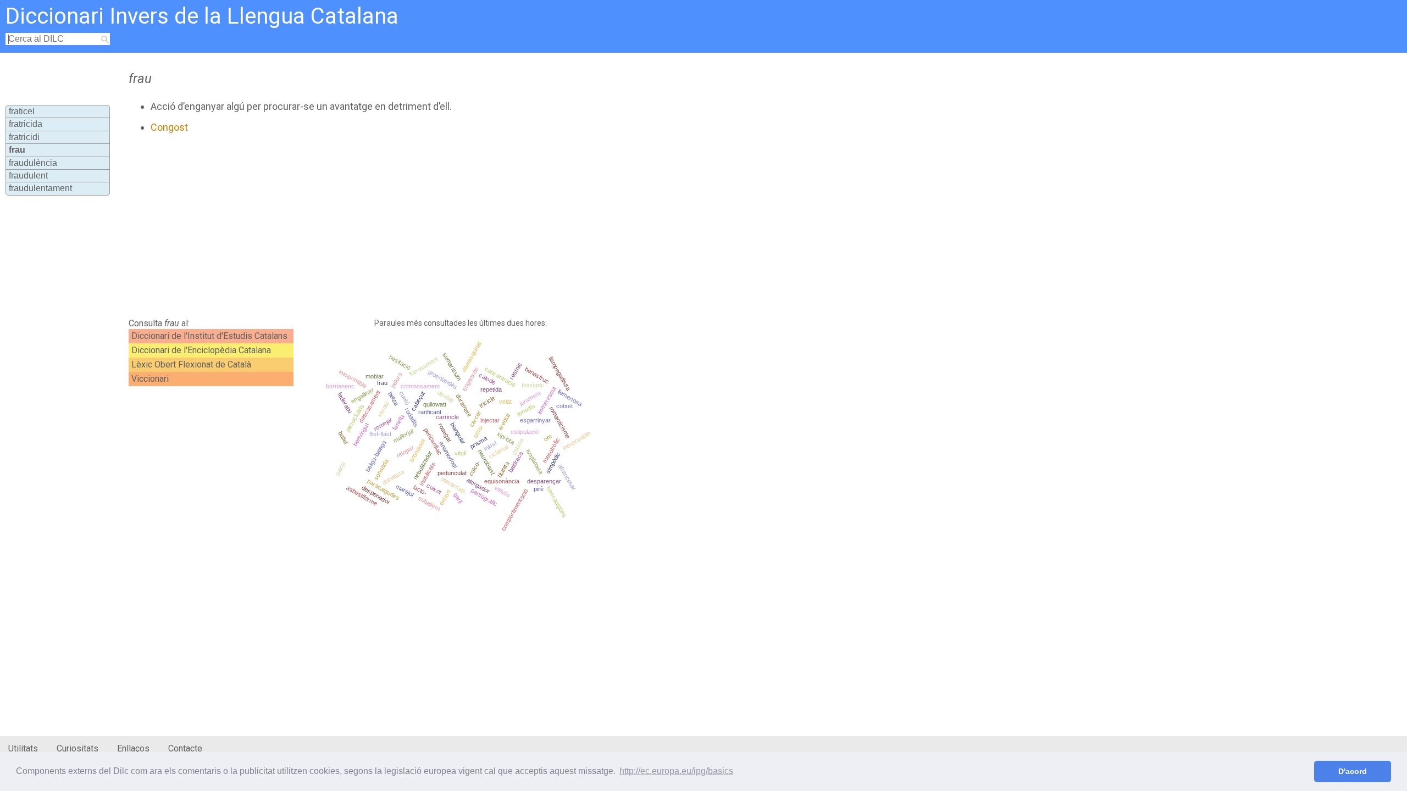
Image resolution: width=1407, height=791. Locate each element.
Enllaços (133, 748)
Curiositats (77, 748)
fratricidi (24, 137)
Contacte (185, 748)
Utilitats (23, 748)
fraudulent (28, 175)
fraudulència (33, 163)
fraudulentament (40, 188)
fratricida (25, 124)
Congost (169, 127)
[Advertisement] (393, 226)
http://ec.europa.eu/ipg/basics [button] (676, 771)
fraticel (22, 111)
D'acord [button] (1352, 771)
